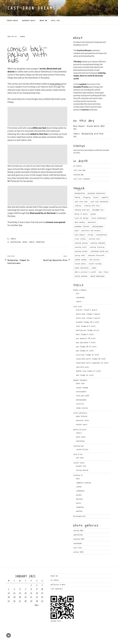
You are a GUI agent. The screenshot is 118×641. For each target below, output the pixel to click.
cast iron (77, 306)
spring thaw (80, 255)
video (93, 268)
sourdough (80, 297)
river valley (80, 239)
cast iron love (81, 201)
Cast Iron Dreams (31, 8)
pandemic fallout (82, 226)
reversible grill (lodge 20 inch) (91, 359)
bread (96, 197)
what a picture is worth (85, 272)
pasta (78, 503)
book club (80, 383)
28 (26, 601)
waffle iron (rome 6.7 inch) (88, 371)
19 (14, 597)
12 (14, 593)
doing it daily (81, 214)
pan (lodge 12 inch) (85, 351)
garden (93, 214)
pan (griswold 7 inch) (86, 342)
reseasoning (101, 235)
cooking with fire (92, 206)
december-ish (97, 210)
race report (80, 235)
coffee (79, 487)
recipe (90, 235)
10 (42, 589)
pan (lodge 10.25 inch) (86, 347)
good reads (80, 437)
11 (9, 593)
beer (78, 478)
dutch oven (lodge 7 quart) (88, 314)
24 (42, 597)
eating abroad (82, 470)
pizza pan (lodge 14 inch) (87, 355)
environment (81, 392)
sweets (79, 301)
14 (26, 593)
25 (9, 601)
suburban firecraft (96, 255)
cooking (78, 206)
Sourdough (77, 543)
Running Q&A (78, 174)
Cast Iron (77, 548)
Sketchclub (78, 535)
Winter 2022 (78, 552)
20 (20, 597)
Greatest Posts (28, 20)
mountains (40, 242)
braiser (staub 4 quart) (86, 310)
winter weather (81, 276)
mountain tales (82, 420)
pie (77, 293)
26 (14, 601)
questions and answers (91, 230)
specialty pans (82, 367)
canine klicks (82, 449)
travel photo (80, 264)
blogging (87, 197)
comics (13, 239)
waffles (79, 511)
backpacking (16, 242)
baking (77, 197)
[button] (37, 116)
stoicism (80, 404)
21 (26, 597)
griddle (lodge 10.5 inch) (87, 322)
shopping (80, 507)
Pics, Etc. (56, 20)
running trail (81, 247)
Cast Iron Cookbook (81, 179)
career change (82, 387)
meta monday (80, 222)
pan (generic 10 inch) (86, 338)
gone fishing (81, 416)
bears (25, 242)
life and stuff (82, 396)
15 (31, 593)
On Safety (77, 166)
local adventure (80, 413)
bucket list (81, 466)
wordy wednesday (97, 276)
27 (20, 601)
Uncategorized (79, 516)
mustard (79, 499)
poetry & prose (79, 429)
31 (42, 601)
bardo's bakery (79, 290)
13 (20, 593)
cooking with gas (82, 210)
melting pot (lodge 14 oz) (87, 330)
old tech (80, 458)
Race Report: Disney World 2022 (89, 126)
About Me (43, 20)
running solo (94, 239)
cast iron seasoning (99, 201)
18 (9, 597)
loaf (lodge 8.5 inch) (86, 326)
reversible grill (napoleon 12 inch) (92, 363)
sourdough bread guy (99, 251)
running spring (81, 243)
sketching (80, 441)
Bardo (22, 36)
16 (37, 593)
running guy (78, 446)
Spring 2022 (78, 530)
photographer (97, 226)
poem (76, 230)
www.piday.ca (56, 84)
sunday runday (81, 259)
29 (31, 601)
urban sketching (81, 268)
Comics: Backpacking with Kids (88, 134)
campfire (104, 197)
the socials (95, 259)
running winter (81, 251)
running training (97, 247)
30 (37, 601)
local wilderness (98, 218)
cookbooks (80, 491)
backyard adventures (96, 193)
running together (98, 243)
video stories (82, 408)
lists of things (81, 218)
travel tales (78, 463)
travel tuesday (95, 264)
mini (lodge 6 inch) (85, 334)
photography (81, 400)
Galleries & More (58, 584)
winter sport (81, 424)
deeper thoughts (80, 380)
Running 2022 (78, 539)
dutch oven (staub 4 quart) (88, 318)
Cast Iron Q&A (79, 170)
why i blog (103, 272)
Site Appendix (57, 589)
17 (42, 593)
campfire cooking (83, 483)
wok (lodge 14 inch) (85, 375)
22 (31, 597)
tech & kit (78, 454)
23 (37, 597)
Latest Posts (12, 20)
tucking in (78, 475)
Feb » (36, 605)
